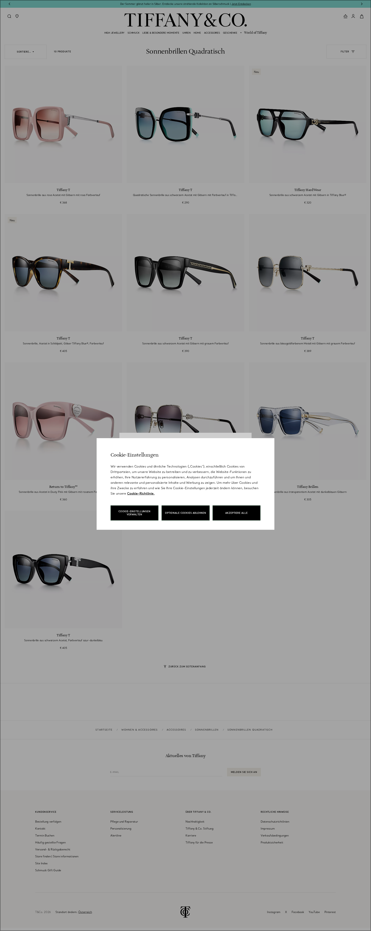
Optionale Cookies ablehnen (185, 513)
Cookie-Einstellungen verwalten (134, 513)
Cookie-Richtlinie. (141, 493)
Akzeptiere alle (236, 513)
